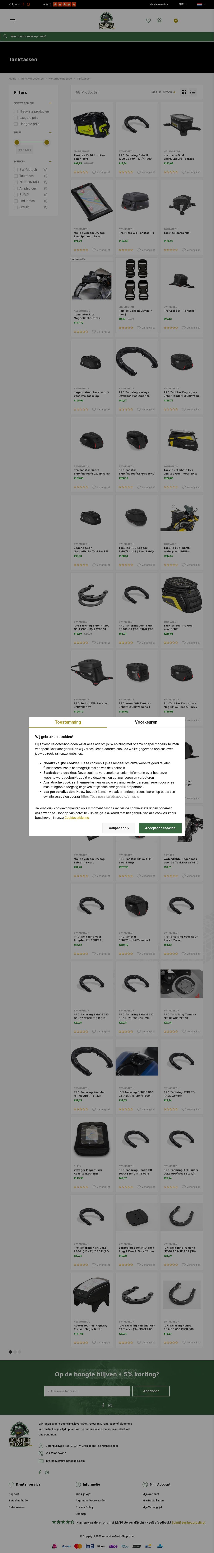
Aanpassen (117, 828)
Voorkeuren (146, 722)
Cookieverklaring (77, 818)
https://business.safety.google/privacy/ (110, 797)
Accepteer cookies (160, 828)
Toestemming (68, 722)
